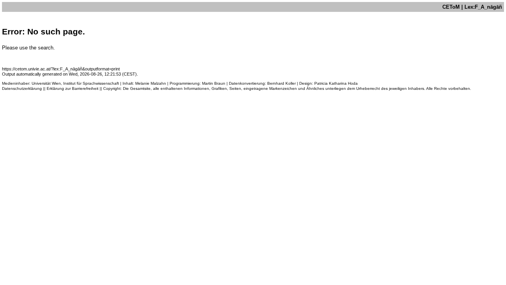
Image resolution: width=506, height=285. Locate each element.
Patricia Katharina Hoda (336, 83)
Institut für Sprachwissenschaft (91, 83)
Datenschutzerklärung (22, 88)
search (45, 48)
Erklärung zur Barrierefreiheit (72, 88)
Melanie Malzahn (150, 83)
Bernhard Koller (281, 83)
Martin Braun (213, 83)
